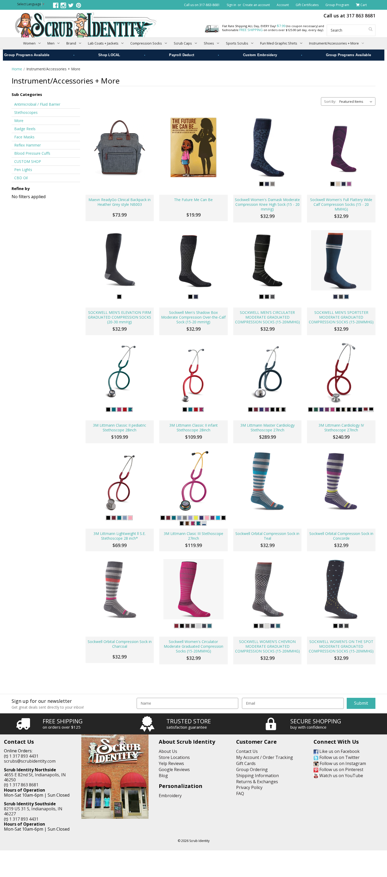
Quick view (119, 147)
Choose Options (267, 177)
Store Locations (174, 757)
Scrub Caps (183, 43)
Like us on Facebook (339, 751)
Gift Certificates (307, 5)
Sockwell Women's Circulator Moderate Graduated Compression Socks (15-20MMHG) (193, 646)
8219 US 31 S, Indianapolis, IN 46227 (33, 811)
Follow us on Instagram (342, 763)
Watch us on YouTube (340, 775)
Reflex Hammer (27, 145)
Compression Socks (146, 43)
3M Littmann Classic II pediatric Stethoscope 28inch (119, 427)
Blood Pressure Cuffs (32, 153)
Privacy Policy (249, 787)
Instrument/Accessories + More (334, 43)
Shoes (209, 43)
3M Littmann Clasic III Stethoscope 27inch (193, 536)
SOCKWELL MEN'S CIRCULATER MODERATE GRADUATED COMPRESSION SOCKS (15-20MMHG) (267, 317)
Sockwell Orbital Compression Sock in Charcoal (120, 644)
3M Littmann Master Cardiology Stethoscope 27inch (267, 427)
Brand (71, 43)
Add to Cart (119, 177)
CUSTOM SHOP (27, 161)
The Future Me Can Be (193, 199)
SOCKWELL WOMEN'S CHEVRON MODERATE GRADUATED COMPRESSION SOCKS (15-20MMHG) (267, 646)
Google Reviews (174, 769)
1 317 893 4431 (23, 756)
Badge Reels (25, 128)
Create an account (256, 5)
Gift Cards (246, 763)
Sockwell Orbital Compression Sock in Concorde (341, 536)
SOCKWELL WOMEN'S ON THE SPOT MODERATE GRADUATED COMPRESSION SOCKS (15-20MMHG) (341, 646)
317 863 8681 (360, 15)
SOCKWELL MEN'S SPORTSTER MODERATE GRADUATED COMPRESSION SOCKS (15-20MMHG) (341, 317)
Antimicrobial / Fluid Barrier (37, 104)
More (18, 120)
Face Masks (24, 136)
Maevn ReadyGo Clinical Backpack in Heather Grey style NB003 (119, 202)
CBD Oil (21, 177)
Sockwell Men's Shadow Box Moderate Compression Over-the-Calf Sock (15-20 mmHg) (193, 317)
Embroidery (170, 795)
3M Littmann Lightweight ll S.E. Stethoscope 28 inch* (119, 536)
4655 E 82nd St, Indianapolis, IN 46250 (35, 777)
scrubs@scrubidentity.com (30, 761)
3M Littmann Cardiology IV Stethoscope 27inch (341, 427)
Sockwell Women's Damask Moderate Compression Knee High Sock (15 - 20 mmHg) (267, 204)
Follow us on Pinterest (340, 769)
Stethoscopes (26, 112)
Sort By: (330, 101)
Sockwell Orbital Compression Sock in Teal (267, 536)
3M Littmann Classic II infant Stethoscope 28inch (193, 427)
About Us (168, 751)
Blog (163, 775)
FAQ (240, 793)
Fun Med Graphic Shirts (278, 43)
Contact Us (247, 751)
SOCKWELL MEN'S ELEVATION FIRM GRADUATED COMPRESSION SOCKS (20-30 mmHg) (119, 317)
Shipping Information (257, 775)
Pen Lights (23, 169)
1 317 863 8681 (23, 785)
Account (283, 5)
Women (29, 43)
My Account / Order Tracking (264, 757)
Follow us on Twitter (339, 757)
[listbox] (357, 101)
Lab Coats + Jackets (103, 43)
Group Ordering (252, 769)
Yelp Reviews (171, 763)
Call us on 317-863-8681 (202, 5)
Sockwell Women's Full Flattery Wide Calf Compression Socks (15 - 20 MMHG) (341, 204)
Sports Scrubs (237, 43)
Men (50, 43)
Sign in (231, 5)
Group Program (337, 5)
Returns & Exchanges (257, 782)
